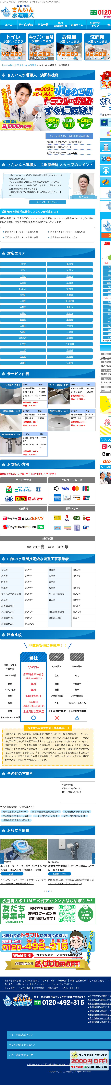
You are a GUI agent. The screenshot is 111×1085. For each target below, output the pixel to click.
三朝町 (69, 332)
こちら (74, 152)
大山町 (23, 350)
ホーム (8, 24)
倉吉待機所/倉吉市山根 (74, 816)
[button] (44, 891)
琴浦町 (69, 338)
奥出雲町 (23, 289)
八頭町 (23, 332)
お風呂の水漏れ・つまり (11, 411)
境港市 (69, 313)
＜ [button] (1, 858)
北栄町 (23, 344)
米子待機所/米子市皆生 (46, 816)
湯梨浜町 (23, 338)
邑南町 (23, 301)
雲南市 (69, 282)
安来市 (69, 276)
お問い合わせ (22, 984)
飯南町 (69, 289)
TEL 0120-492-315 (71, 792)
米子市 (23, 313)
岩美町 (69, 319)
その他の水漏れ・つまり (11, 434)
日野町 (23, 363)
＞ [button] (93, 858)
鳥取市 (69, 307)
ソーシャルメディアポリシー (61, 984)
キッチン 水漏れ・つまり (59, 385)
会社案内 (8, 984)
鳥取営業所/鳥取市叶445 (14, 811)
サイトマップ (38, 984)
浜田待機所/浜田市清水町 (77, 811)
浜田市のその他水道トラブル (63, 237)
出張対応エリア (95, 24)
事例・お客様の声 (60, 24)
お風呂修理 (39, 988)
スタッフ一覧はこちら (47, 202)
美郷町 (69, 295)
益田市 (69, 270)
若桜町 (23, 326)
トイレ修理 (9, 988)
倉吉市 (23, 319)
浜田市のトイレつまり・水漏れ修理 (21, 232)
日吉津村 (69, 344)
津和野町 (69, 301)
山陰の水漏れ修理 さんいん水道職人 (19, 65)
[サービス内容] (20, 24)
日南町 (69, 356)
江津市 (23, 282)
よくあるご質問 (97, 980)
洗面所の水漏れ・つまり (59, 411)
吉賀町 (23, 307)
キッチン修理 (24, 988)
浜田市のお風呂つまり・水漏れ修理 (21, 237)
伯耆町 (23, 356)
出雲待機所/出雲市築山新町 (45, 811)
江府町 (69, 363)
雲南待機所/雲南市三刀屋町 (16, 816)
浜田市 (69, 264)
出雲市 (23, 270)
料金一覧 (43, 24)
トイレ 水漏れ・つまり (11, 385)
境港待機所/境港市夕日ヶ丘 (16, 820)
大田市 (23, 276)
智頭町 (69, 326)
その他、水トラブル (70, 988)
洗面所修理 (53, 988)
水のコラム (78, 24)
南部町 (69, 350)
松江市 (23, 264)
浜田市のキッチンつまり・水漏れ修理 (67, 232)
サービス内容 (26, 24)
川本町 (23, 295)
